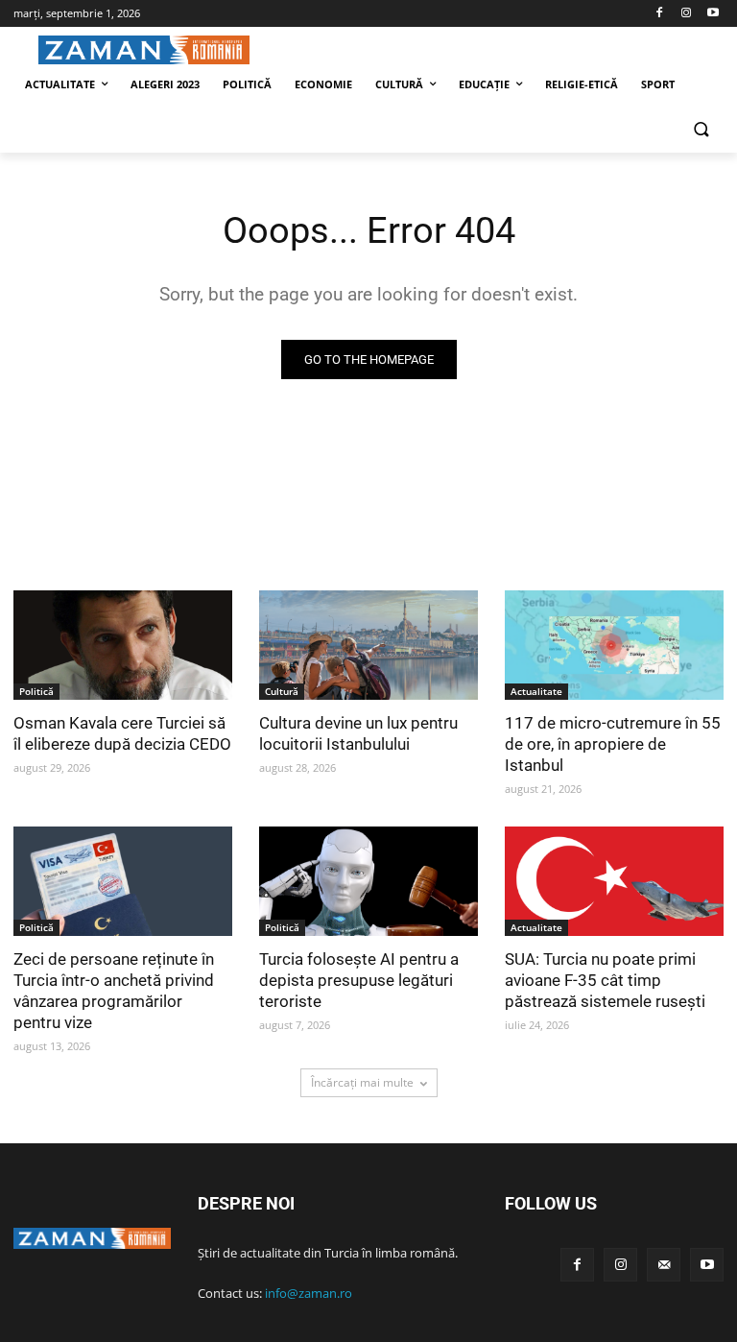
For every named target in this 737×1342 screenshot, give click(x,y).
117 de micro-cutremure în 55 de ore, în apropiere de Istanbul (613, 744)
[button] (701, 131)
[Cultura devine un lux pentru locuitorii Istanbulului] (368, 645)
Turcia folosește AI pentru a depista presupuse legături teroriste (359, 980)
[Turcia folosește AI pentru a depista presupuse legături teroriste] (368, 881)
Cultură (281, 691)
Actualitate (536, 691)
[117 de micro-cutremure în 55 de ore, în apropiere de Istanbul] (614, 645)
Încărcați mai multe (362, 1082)
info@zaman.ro (308, 1293)
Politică (36, 691)
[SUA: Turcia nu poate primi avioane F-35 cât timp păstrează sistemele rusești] (614, 881)
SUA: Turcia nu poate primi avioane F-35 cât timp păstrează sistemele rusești (605, 980)
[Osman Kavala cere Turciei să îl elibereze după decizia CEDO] (122, 645)
